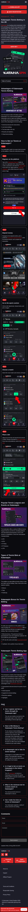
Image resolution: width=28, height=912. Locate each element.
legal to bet (12, 773)
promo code (22, 165)
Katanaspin (4, 25)
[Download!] (14, 909)
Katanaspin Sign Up (13, 162)
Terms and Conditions (8, 886)
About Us (5, 868)
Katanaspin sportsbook (16, 627)
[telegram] (6, 854)
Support (5, 873)
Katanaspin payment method (14, 237)
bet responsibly (21, 439)
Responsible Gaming (8, 890)
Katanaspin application (16, 683)
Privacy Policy (6, 894)
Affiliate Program (7, 877)
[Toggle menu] (26, 2)
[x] (2, 854)
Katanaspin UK (5, 16)
